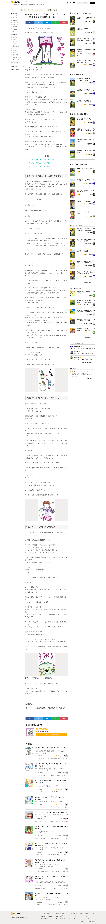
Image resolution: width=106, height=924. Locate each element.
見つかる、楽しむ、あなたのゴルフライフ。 (21, 917)
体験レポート (16, 24)
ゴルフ (39, 833)
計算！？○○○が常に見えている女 (39, 166)
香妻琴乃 (75, 373)
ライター (15, 69)
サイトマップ (72, 918)
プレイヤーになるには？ (75, 913)
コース (53, 770)
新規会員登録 (44, 918)
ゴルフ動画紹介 (17, 55)
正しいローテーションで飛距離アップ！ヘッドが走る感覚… (86, 17)
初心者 (14, 44)
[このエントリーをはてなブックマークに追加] (47, 22)
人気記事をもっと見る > (89, 337)
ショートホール (41, 770)
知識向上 (15, 39)
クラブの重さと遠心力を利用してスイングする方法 (86, 50)
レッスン (15, 15)
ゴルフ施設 (15, 20)
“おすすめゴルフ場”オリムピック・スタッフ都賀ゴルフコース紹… (86, 118)
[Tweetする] (38, 22)
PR (13, 31)
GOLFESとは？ (45, 913)
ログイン (92, 3)
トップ (16, 4)
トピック (15, 50)
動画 (24, 4)
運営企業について (89, 913)
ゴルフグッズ (16, 27)
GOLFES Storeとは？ (46, 916)
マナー (37, 32)
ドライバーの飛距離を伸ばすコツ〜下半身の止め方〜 (86, 28)
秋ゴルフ (60, 814)
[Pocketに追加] (64, 22)
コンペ (49, 882)
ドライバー (76, 371)
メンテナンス (56, 750)
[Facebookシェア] (30, 22)
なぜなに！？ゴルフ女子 (47, 32)
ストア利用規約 (59, 916)
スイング (89, 375)
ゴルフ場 (47, 768)
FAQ (86, 916)
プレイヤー (16, 66)
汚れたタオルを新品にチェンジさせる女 (41, 163)
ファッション (16, 22)
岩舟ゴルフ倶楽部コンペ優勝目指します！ (86, 140)
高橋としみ (76, 357)
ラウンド (15, 18)
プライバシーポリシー (60, 918)
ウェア (44, 753)
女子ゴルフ (15, 41)
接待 (48, 770)
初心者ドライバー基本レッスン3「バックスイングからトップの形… (86, 100)
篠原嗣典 (76, 352)
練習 (45, 816)
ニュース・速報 (17, 57)
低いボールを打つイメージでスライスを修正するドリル (86, 180)
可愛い (39, 753)
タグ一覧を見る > (91, 378)
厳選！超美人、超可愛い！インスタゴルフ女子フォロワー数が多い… (86, 329)
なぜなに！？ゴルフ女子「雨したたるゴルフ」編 (50, 748)
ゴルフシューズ (56, 751)
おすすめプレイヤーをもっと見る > (86, 362)
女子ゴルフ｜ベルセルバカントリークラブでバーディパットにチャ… (86, 261)
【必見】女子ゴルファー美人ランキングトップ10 (86, 292)
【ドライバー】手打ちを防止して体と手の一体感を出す (86, 61)
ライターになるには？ (75, 916)
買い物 (40, 4)
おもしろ (15, 29)
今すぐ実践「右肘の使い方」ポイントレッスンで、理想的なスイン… (86, 320)
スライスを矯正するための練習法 (85, 168)
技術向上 (15, 37)
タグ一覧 (87, 918)
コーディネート (41, 881)
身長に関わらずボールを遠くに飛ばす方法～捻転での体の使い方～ (86, 39)
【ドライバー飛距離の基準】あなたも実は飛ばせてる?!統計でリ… (86, 310)
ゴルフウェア (57, 864)
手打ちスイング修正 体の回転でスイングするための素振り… (86, 272)
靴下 (63, 751)
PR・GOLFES (16, 59)
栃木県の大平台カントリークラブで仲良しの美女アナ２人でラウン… (86, 129)
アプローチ (56, 882)
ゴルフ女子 (31, 32)
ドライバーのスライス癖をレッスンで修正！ (86, 212)
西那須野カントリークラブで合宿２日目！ (86, 151)
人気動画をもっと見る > (89, 282)
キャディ (39, 816)
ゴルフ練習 (40, 849)
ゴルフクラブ (81, 375)
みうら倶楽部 (77, 346)
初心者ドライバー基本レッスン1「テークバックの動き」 (85, 79)
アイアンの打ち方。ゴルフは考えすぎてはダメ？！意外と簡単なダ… (86, 301)
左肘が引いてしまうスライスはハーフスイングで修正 (86, 190)
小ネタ (61, 801)
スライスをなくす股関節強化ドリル (86, 201)
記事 (32, 4)
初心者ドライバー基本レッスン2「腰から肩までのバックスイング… (86, 90)
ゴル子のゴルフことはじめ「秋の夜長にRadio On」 (51, 812)
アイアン (90, 371)
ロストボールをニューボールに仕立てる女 (41, 160)
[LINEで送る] (55, 22)
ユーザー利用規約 (59, 913)
